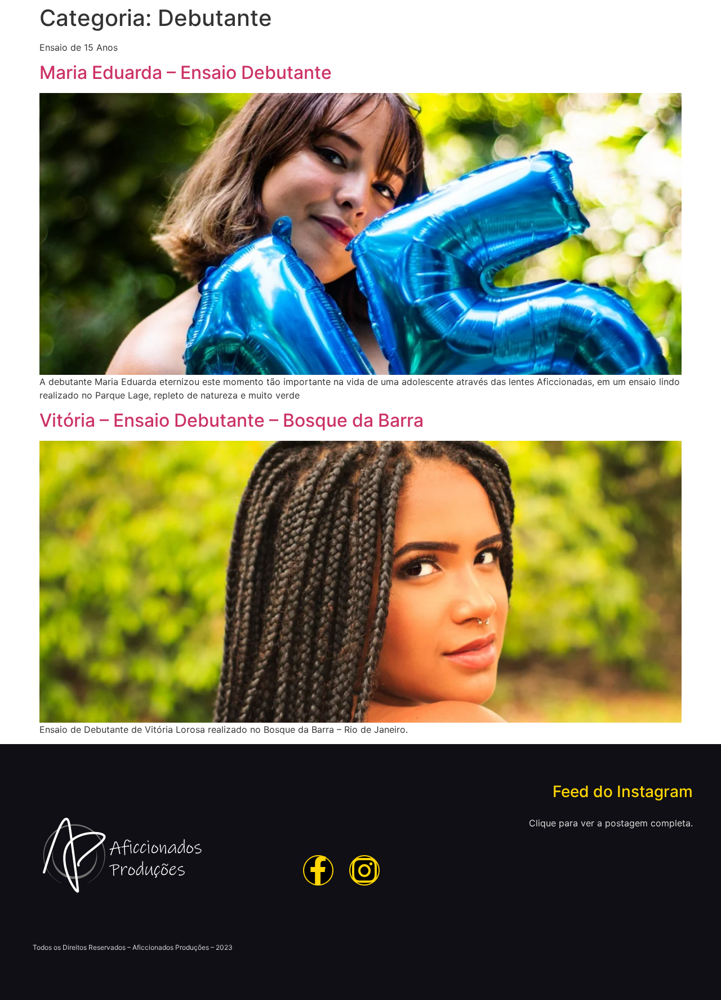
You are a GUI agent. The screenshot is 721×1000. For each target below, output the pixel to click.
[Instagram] (364, 870)
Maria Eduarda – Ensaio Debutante (185, 72)
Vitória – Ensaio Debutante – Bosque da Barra (231, 420)
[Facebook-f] (318, 870)
